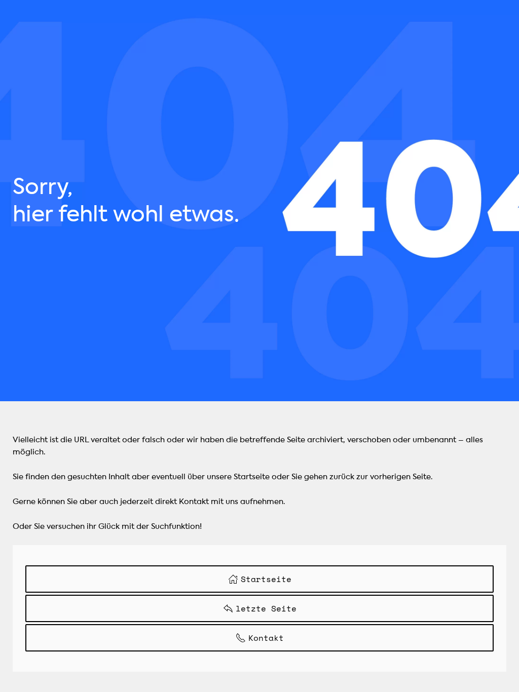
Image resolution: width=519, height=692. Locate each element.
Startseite (266, 579)
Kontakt (266, 638)
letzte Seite (266, 608)
